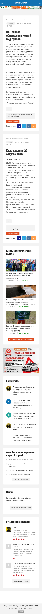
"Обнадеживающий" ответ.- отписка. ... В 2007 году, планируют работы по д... (24, 437)
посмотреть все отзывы (21, 581)
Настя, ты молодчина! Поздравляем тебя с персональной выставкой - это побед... (23, 404)
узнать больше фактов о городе (21, 507)
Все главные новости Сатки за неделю (21, 339)
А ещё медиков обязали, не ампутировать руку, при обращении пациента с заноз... (24, 391)
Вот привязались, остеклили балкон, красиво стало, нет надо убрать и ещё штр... (24, 416)
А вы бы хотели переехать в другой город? (20, 454)
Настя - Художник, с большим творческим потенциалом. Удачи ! (24, 426)
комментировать (13, 121)
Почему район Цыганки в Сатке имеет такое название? (18, 499)
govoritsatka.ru (21, 3)
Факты (9, 492)
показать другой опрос (21, 479)
